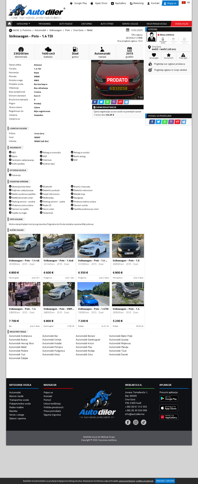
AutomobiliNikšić (18, 347)
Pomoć (47, 400)
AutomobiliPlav (84, 347)
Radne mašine (16, 407)
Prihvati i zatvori (165, 480)
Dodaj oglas (181, 23)
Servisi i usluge (130, 23)
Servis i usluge (16, 414)
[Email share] (120, 102)
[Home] (9, 24)
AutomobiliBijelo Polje (120, 336)
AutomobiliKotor (85, 343)
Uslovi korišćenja (52, 403)
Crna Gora (78, 30)
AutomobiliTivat (118, 351)
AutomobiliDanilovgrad (88, 339)
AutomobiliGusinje (119, 339)
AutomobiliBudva (18, 339)
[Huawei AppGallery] (168, 417)
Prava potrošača (52, 411)
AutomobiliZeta (84, 354)
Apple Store (100, 3)
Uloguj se (171, 3)
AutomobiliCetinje (51, 339)
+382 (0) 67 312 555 (136, 406)
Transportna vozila (19, 400)
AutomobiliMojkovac (120, 343)
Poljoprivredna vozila (20, 403)
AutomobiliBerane (85, 336)
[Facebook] (128, 423)
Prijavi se (48, 392)
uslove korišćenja (127, 480)
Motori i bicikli (16, 396)
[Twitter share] (101, 102)
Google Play (80, 3)
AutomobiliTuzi (17, 354)
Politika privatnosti (53, 407)
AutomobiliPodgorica (53, 351)
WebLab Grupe (108, 436)
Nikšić (90, 30)
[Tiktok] (143, 423)
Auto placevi (65, 23)
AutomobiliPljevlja (118, 347)
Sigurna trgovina (52, 414)
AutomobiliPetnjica (52, 347)
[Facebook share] (94, 102)
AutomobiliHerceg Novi (21, 343)
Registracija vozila (157, 23)
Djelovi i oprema (17, 418)
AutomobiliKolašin (52, 343)
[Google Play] (168, 399)
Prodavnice (45, 23)
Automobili (40, 30)
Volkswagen (55, 30)
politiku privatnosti (144, 480)
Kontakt (155, 3)
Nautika (13, 411)
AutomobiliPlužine (18, 351)
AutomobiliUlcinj (51, 354)
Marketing (138, 3)
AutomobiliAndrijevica (20, 336)
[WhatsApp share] (107, 102)
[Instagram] (135, 423)
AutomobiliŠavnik (118, 354)
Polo (67, 30)
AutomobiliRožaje (85, 351)
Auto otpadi (107, 23)
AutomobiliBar (50, 336)
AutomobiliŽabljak (18, 358)
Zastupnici (86, 23)
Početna (26, 30)
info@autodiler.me (134, 414)
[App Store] (168, 408)
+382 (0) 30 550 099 (136, 410)
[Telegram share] (126, 102)
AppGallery (120, 3)
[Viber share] (113, 102)
